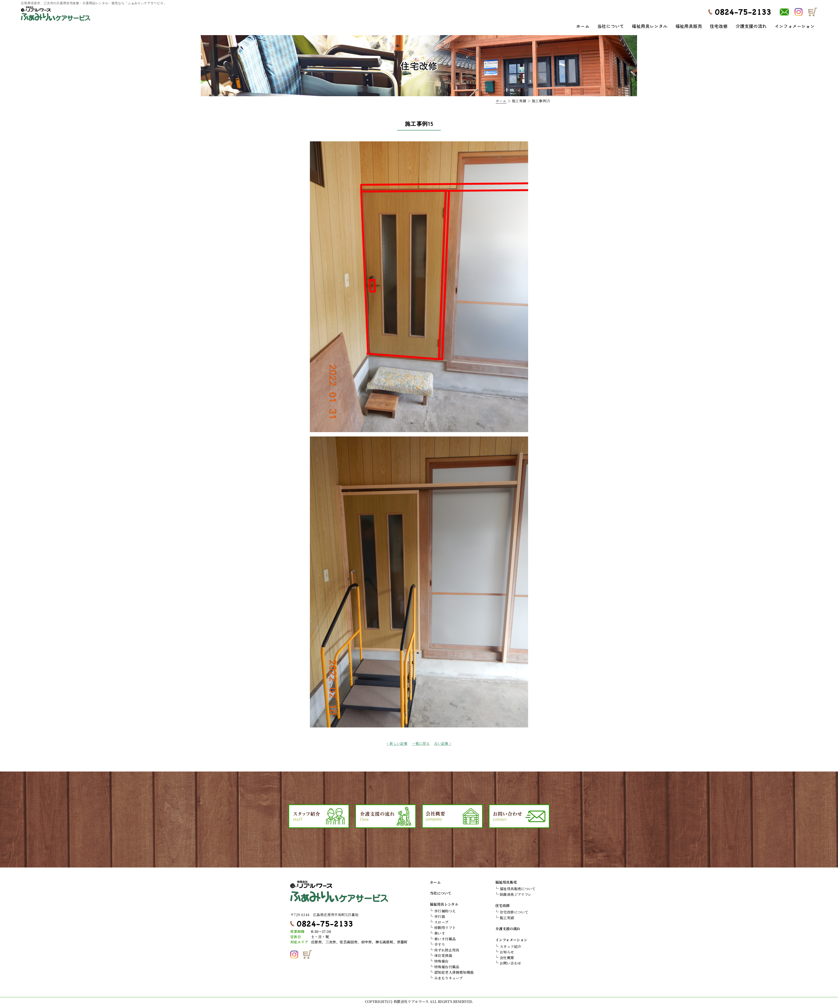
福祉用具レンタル (649, 26)
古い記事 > (442, 743)
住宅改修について (514, 912)
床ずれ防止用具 (446, 950)
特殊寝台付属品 (446, 966)
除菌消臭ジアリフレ (516, 894)
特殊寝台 (441, 961)
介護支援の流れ (751, 26)
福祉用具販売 (688, 26)
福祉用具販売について (518, 888)
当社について (610, 26)
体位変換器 (443, 955)
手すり (439, 944)
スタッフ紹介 (510, 946)
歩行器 (439, 916)
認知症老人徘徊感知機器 (454, 972)
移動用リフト (445, 927)
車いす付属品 (445, 938)
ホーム (582, 26)
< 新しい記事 (396, 743)
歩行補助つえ (445, 911)
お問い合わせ (510, 963)
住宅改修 (719, 26)
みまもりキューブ (448, 977)
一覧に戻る (421, 743)
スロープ (441, 922)
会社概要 (507, 957)
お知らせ (507, 952)
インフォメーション (795, 26)
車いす (439, 933)
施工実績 (507, 917)
